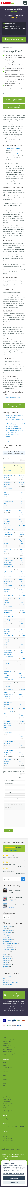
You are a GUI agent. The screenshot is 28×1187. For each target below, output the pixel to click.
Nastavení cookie (14, 1182)
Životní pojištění (7, 968)
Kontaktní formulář (7, 1138)
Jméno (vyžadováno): (9, 783)
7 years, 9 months (21, 560)
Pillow (4, 1084)
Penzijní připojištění (7, 939)
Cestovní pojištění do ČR (12, 154)
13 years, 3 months (21, 752)
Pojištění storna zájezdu (9, 1047)
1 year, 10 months (21, 494)
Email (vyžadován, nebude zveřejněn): (12, 788)
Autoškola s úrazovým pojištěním (7, 591)
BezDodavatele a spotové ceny (10, 982)
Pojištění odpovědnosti (8, 947)
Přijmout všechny (14, 1178)
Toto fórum (8, 472)
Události (5, 962)
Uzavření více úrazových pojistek (7, 761)
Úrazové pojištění (7, 964)
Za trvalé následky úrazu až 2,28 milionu (8, 694)
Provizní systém (6, 1119)
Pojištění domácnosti (8, 1036)
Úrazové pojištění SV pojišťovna (14, 148)
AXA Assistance (7, 1063)
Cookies (4, 1107)
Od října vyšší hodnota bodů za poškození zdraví (8, 652)
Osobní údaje (6, 1105)
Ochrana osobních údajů (16, 1149)
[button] (25, 3)
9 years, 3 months (21, 571)
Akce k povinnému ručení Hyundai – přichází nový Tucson (16, 890)
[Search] (23, 879)
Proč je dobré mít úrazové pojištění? (15, 430)
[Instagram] (8, 917)
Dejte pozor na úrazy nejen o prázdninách (7, 685)
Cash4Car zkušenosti (8, 980)
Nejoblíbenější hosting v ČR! (14, 1126)
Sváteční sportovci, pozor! (12, 438)
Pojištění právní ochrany (9, 949)
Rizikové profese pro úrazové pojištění (8, 484)
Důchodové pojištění (8, 930)
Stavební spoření (7, 960)
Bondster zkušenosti (8, 984)
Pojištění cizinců (7, 941)
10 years (21, 610)
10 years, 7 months (21, 631)
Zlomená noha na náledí (12, 426)
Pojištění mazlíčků (7, 1051)
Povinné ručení (6, 956)
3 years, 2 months (21, 467)
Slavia (4, 1065)
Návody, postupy (7, 1099)
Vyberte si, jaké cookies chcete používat (13, 1173)
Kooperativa (6, 1072)
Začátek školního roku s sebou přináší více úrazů (8, 612)
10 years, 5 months (21, 621)
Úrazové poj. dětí (8, 732)
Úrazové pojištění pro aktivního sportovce (8, 752)
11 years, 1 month (21, 673)
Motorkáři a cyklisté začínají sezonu (8, 571)
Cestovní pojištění (7, 926)
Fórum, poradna (7, 1096)
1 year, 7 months (13, 453)
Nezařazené (6, 937)
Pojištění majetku (7, 945)
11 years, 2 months (21, 694)
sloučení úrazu (7, 510)
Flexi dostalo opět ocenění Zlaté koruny (8, 664)
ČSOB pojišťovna (7, 1067)
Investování (6, 935)
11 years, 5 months (21, 713)
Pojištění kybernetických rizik (10, 943)
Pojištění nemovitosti (8, 1038)
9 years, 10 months (21, 581)
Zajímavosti (6, 966)
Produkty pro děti (7, 958)
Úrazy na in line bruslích (12, 432)
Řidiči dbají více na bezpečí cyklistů (8, 704)
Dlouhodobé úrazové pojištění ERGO (8, 581)
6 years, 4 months (21, 521)
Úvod (4, 47)
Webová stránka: (8, 792)
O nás (4, 1134)
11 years (21, 662)
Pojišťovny (5, 954)
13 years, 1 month (21, 734)
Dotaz (4, 978)
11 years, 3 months (21, 704)
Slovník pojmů (6, 1101)
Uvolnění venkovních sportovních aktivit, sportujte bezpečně (8, 523)
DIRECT (5, 1069)
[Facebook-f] (4, 917)
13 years (21, 721)
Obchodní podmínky (8, 1103)
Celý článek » (11, 894)
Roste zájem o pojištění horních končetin (8, 631)
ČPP (4, 1086)
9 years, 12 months (21, 600)
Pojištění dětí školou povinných (14, 428)
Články (4, 928)
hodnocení (13, 850)
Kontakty (5, 1136)
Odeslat (8, 830)
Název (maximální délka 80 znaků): (11, 799)
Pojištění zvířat (6, 951)
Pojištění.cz (5, 953)
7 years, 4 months (21, 541)
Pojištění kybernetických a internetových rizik (14, 1055)
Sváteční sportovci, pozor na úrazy (8, 541)
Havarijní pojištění (7, 932)
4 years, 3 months (21, 512)
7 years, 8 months (21, 551)
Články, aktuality (7, 1098)
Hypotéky (5, 934)
